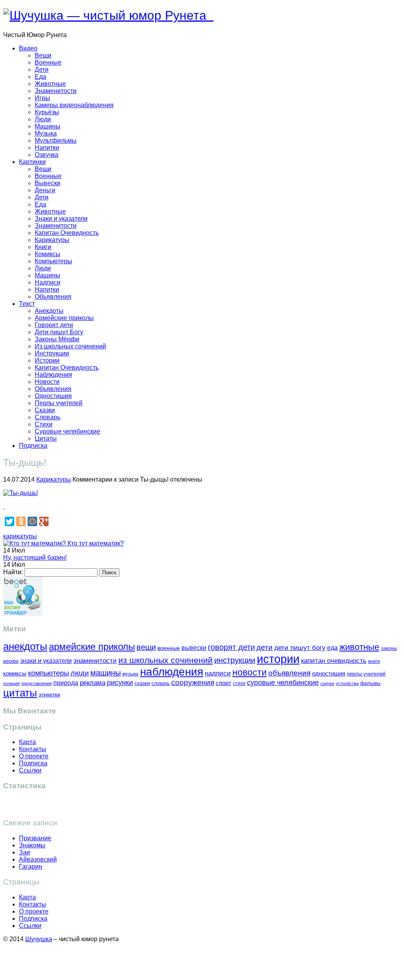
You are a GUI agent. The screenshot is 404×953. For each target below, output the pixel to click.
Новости (47, 381)
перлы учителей (366, 674)
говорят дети (231, 647)
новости (249, 672)
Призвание (35, 838)
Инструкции (52, 353)
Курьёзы (47, 112)
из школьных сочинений (165, 660)
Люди (43, 119)
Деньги (45, 190)
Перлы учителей (58, 403)
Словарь (47, 417)
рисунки (120, 683)
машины (105, 672)
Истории (47, 360)
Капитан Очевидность (67, 232)
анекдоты (25, 646)
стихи (239, 683)
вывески (193, 647)
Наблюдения (53, 374)
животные (359, 647)
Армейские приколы (64, 318)
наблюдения (171, 672)
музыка (130, 674)
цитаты (20, 693)
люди (80, 673)
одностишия (328, 673)
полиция (11, 683)
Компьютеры (53, 261)
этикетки (49, 695)
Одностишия (53, 396)
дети (264, 647)
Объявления (53, 296)
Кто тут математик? (95, 543)
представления (36, 683)
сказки (142, 683)
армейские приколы (92, 646)
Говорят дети (54, 325)
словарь (161, 683)
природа (65, 682)
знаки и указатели (46, 660)
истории (278, 658)
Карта (27, 742)
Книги (43, 247)
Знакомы (32, 845)
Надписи (47, 282)
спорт (223, 682)
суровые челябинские (283, 683)
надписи (218, 673)
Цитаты (46, 438)
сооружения (192, 682)
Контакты (32, 749)
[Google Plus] (44, 521)
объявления (289, 672)
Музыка (46, 133)
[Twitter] (9, 521)
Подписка (33, 445)
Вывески (47, 183)
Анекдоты (49, 310)
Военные (48, 62)
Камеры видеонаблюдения (74, 105)
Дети (42, 69)
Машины (47, 126)
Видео (28, 48)
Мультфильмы (56, 140)
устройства (347, 683)
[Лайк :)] (4, 506)
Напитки (47, 147)
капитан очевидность (334, 660)
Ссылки (30, 770)
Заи (24, 852)
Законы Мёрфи (57, 339)
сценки (327, 683)
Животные (50, 83)
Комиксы (47, 254)
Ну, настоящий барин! (35, 557)
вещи (146, 647)
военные (168, 648)
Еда (40, 76)
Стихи (43, 424)
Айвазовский (38, 859)
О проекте (34, 756)
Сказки (45, 410)
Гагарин (30, 866)
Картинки (32, 161)
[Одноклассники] (21, 521)
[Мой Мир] (32, 521)
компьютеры (48, 673)
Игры (42, 98)
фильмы (370, 683)
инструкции (234, 660)
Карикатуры (52, 239)
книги (374, 661)
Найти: (13, 572)
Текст (27, 303)
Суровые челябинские (67, 431)
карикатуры (20, 536)
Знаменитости (56, 90)
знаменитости (95, 660)
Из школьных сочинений (70, 346)
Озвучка (46, 154)
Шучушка (38, 939)
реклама (92, 683)
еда (332, 647)
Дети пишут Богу (59, 332)
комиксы (14, 673)
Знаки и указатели (61, 218)
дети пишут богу (299, 647)
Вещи (43, 55)
